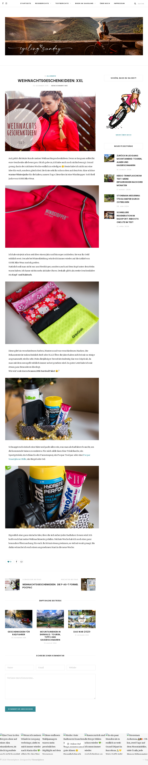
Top (146, 760)
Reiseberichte (42, 3)
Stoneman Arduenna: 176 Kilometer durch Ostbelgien (128, 199)
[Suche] (135, 3)
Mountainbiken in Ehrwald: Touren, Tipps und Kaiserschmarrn (50, 635)
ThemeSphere (38, 760)
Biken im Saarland (84, 3)
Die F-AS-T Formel (67, 584)
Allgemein (51, 76)
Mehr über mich (124, 135)
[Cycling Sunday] (74, 36)
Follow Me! (75, 744)
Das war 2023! (81, 631)
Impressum (119, 3)
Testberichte (62, 3)
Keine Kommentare (59, 86)
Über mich (105, 3)
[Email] (21, 561)
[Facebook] (16, 561)
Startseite (25, 3)
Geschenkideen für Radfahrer (19, 633)
